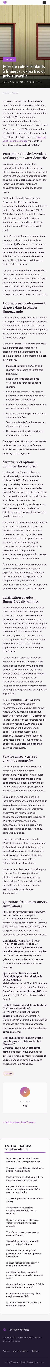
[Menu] (44, 2)
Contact (35, 1351)
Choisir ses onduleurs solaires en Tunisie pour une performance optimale (22, 1222)
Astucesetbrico (19, 1329)
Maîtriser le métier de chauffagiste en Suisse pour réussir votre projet (24, 1178)
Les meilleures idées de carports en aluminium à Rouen (23, 1304)
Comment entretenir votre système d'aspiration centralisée (23, 1295)
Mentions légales (20, 1351)
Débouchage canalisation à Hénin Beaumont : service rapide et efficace (24, 1160)
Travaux (9, 59)
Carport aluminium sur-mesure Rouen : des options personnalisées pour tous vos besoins (23, 1189)
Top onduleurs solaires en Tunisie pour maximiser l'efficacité (22, 1243)
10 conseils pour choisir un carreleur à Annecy (25, 1200)
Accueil (6, 93)
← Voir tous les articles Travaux (19, 1122)
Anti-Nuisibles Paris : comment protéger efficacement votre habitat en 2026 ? (24, 1274)
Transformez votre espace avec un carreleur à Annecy (22, 1233)
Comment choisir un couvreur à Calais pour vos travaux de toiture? (25, 1285)
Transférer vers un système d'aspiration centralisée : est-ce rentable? (21, 1210)
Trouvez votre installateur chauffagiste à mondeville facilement (25, 1169)
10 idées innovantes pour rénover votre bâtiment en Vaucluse (22, 1264)
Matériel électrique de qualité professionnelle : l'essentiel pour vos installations (24, 1253)
